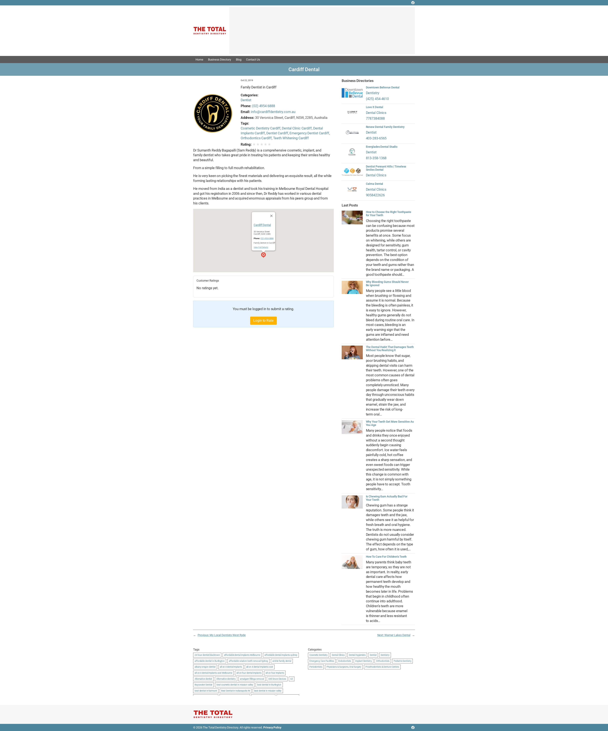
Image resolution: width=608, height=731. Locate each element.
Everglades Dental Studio (382, 146)
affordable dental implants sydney (280, 655)
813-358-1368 (376, 158)
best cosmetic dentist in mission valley (234, 684)
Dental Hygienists (357, 655)
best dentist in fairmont (206, 690)
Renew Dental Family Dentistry (385, 127)
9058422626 (375, 195)
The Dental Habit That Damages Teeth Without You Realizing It (390, 348)
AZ (291, 679)
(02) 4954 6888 (263, 106)
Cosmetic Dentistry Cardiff (260, 128)
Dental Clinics (376, 113)
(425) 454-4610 (377, 99)
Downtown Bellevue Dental (383, 87)
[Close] (271, 216)
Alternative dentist (203, 679)
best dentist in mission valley (268, 690)
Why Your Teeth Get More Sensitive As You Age (390, 423)
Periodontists (315, 667)
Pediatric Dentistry (402, 661)
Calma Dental (374, 183)
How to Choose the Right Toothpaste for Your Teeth (388, 213)
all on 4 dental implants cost (259, 667)
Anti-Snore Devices (277, 679)
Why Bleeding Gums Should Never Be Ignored (387, 283)
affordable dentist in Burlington (210, 661)
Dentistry (372, 93)
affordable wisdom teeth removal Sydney (248, 661)
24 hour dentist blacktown (207, 655)
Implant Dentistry (363, 661)
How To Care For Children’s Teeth (386, 556)
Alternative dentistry (226, 679)
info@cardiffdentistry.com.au (273, 112)
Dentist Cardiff (277, 133)
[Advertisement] (322, 32)
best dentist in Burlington (269, 684)
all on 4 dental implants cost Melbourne (213, 673)
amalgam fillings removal (252, 679)
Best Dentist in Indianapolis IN (235, 690)
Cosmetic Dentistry (318, 655)
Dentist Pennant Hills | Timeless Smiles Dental (386, 168)
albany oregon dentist (205, 667)
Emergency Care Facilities (321, 661)
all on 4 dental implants (231, 667)
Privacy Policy (272, 727)
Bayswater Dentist (203, 684)
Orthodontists (383, 661)
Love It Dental (374, 107)
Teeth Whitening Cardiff (291, 138)
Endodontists (344, 661)
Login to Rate (263, 320)
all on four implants (275, 673)
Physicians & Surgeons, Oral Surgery (343, 667)
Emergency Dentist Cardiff (309, 133)
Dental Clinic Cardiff (297, 128)
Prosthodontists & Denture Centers (382, 667)
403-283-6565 (376, 138)
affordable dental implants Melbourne (242, 655)
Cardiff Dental (262, 225)
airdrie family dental (281, 661)
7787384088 (375, 118)
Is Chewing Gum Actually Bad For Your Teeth (386, 498)
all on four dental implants (248, 673)
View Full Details (261, 247)
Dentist (246, 100)
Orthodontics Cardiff (256, 138)
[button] (263, 255)
